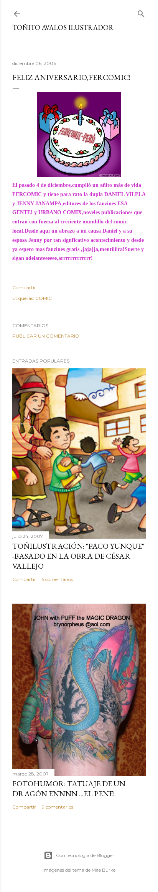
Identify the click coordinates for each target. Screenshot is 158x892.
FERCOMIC (27, 194)
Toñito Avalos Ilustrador (63, 27)
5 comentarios (57, 579)
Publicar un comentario (45, 336)
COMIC (43, 298)
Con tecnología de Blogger (85, 855)
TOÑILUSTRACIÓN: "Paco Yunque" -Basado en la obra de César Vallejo (78, 556)
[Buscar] (141, 12)
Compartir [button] (24, 287)
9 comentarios (57, 807)
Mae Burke (103, 870)
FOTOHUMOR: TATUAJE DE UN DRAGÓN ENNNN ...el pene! (68, 789)
